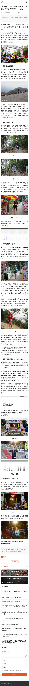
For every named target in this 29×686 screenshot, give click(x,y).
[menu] (26, 2)
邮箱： (5, 664)
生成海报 (5, 566)
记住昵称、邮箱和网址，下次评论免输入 (12, 670)
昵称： (5, 660)
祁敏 (4, 556)
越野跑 (18, 12)
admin (2, 12)
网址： (4, 667)
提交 (14, 674)
